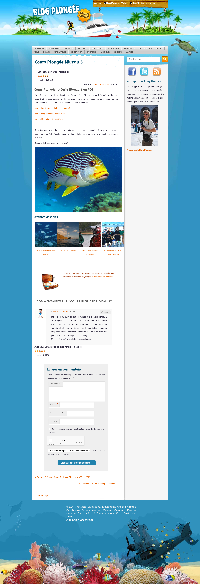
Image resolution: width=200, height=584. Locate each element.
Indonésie (39, 48)
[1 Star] (39, 76)
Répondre (105, 312)
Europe (118, 52)
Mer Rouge (113, 48)
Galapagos (60, 52)
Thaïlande (54, 48)
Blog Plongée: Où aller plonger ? (62, 13)
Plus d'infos (72, 520)
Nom (54, 404)
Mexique (105, 52)
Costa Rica (76, 52)
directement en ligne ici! (102, 276)
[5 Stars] (48, 76)
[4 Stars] (45, 76)
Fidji (36, 52)
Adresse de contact (57, 412)
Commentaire (56, 384)
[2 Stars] (41, 76)
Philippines (97, 48)
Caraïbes (91, 52)
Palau (159, 48)
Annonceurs (86, 520)
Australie (129, 48)
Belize (46, 52)
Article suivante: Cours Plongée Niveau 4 (98, 483)
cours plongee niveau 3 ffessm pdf (50, 114)
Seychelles (145, 48)
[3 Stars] (43, 76)
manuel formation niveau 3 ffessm (50, 119)
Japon (129, 52)
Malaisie (68, 48)
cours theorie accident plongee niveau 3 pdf (54, 108)
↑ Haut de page (41, 496)
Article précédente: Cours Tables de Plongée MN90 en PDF (62, 477)
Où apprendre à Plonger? (68, 250)
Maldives (82, 48)
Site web (53, 421)
